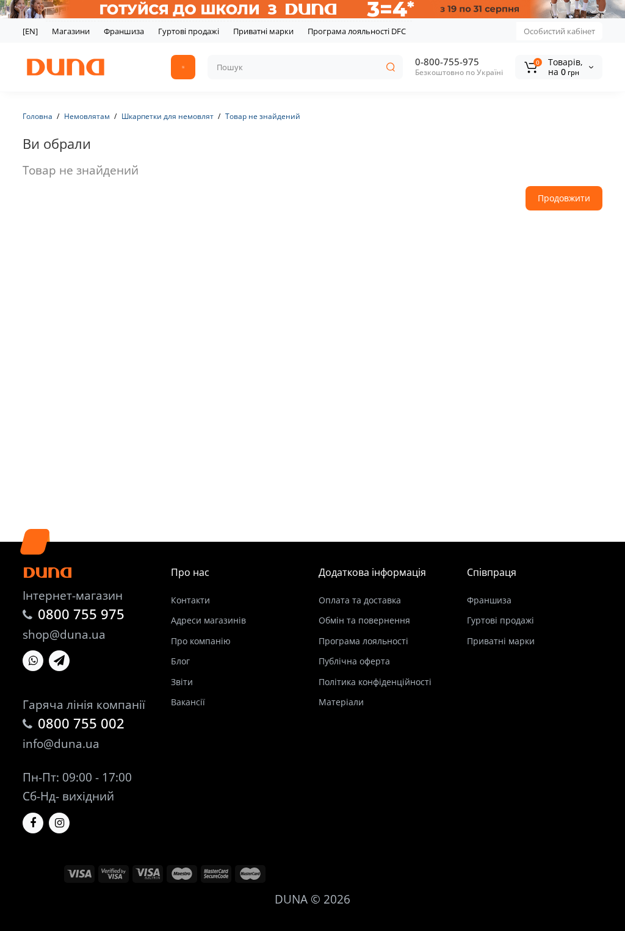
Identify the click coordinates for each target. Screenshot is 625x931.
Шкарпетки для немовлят (167, 116)
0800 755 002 (81, 723)
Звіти (182, 682)
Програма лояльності (363, 641)
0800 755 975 (81, 614)
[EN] (30, 31)
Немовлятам (87, 116)
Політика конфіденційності (375, 682)
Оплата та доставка (360, 600)
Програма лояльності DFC (357, 31)
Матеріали (341, 702)
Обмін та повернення (364, 620)
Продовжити (564, 198)
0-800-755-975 (447, 62)
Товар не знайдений (262, 116)
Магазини (71, 31)
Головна (37, 116)
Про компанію (201, 641)
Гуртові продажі (188, 31)
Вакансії (188, 702)
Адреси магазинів (208, 620)
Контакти (190, 600)
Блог (180, 661)
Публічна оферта (354, 661)
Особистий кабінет (559, 31)
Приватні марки (263, 31)
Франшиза (124, 31)
